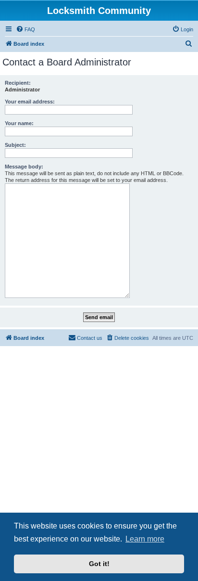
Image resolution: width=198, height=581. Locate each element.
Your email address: (30, 101)
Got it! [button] (99, 564)
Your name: (19, 123)
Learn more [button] (144, 539)
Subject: (15, 145)
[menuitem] (25, 29)
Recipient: (18, 83)
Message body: (24, 166)
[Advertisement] (99, 455)
